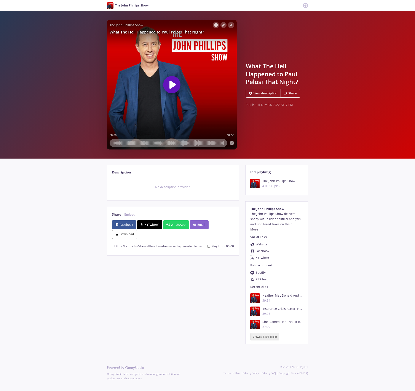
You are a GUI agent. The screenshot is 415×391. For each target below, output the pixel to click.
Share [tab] (116, 214)
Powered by (116, 367)
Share (292, 93)
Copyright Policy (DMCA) (293, 373)
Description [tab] (121, 172)
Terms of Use (231, 373)
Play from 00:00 (223, 246)
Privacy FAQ (269, 373)
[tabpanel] (173, 187)
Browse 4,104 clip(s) (265, 337)
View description (266, 93)
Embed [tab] (130, 214)
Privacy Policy (251, 373)
